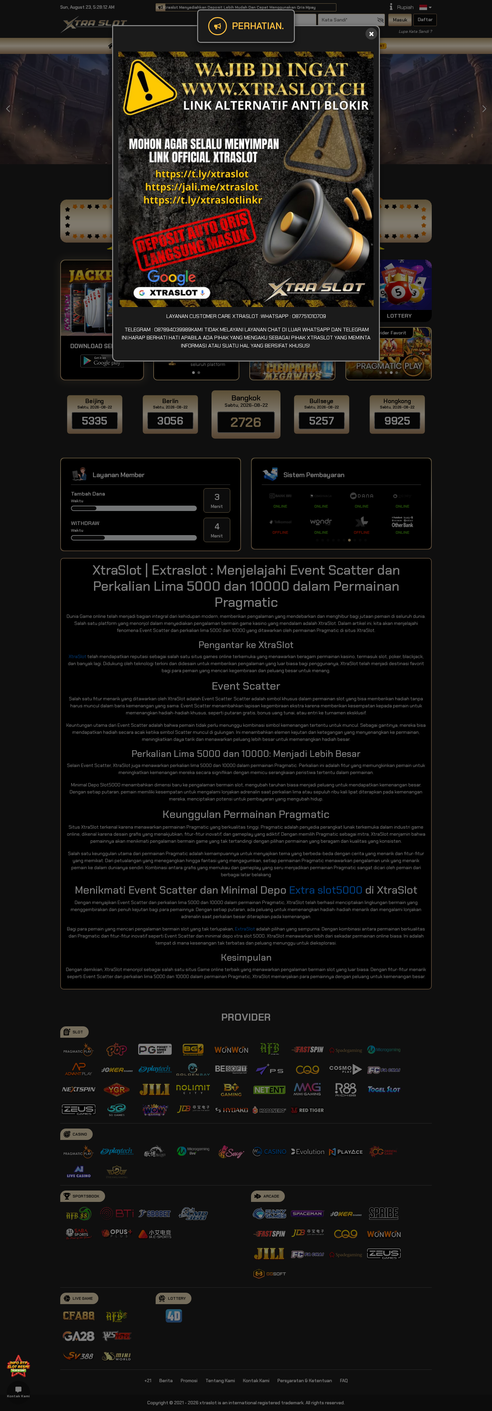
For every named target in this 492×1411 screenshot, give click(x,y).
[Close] (371, 34)
